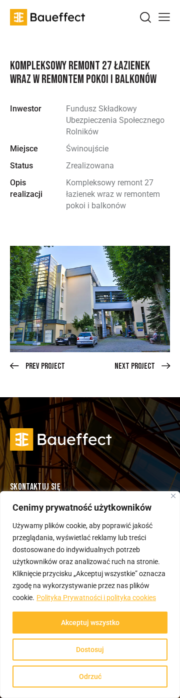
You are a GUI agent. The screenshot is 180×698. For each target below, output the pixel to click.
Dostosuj (90, 650)
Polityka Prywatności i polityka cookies (96, 598)
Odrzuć (90, 677)
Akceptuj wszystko (90, 623)
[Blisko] (173, 496)
